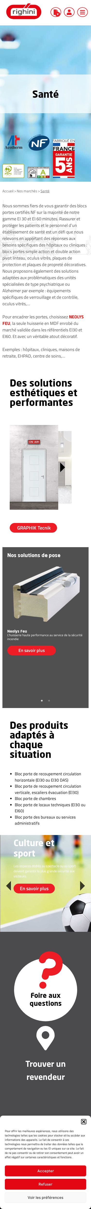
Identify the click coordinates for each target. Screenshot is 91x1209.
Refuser (45, 1184)
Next (82, 883)
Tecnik (34, 527)
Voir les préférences (45, 1197)
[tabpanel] (45, 607)
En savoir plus (31, 650)
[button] (83, 1121)
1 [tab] (42, 700)
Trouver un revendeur (45, 1070)
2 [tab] (49, 700)
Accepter (45, 1171)
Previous (8, 883)
